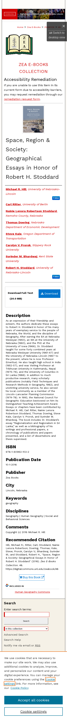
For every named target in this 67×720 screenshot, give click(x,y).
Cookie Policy (20, 688)
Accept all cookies (33, 700)
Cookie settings (33, 711)
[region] (33, 685)
